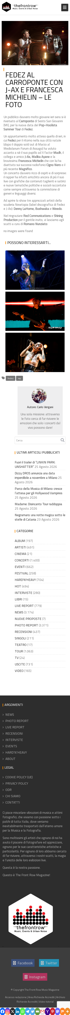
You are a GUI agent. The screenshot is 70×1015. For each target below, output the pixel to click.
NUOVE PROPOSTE (28, 618)
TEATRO (21, 644)
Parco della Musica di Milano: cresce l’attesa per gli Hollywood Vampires (38, 491)
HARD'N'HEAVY (25, 579)
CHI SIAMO (12, 796)
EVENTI (20, 566)
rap (19, 378)
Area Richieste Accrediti (41, 997)
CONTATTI (12, 802)
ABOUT (10, 758)
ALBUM (20, 540)
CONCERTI (22, 560)
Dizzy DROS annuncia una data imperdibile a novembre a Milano (36, 475)
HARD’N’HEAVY (16, 752)
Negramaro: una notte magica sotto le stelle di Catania (34, 272)
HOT (18, 586)
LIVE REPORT (24, 605)
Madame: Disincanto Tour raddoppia (38, 504)
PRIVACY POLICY (16, 783)
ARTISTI (20, 547)
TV (17, 657)
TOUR (19, 651)
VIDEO (19, 670)
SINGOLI (20, 638)
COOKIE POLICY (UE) (19, 777)
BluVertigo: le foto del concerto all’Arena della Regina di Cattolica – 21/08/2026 (33, 304)
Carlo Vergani (11, 29)
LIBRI (18, 599)
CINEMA (20, 553)
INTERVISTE (23, 592)
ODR (8, 789)
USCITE (20, 664)
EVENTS (11, 746)
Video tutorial (46, 1001)
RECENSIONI (23, 631)
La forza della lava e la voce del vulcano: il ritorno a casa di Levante (32, 354)
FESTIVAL (21, 573)
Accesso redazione (16, 997)
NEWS (19, 612)
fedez (10, 378)
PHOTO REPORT (54, 24)
